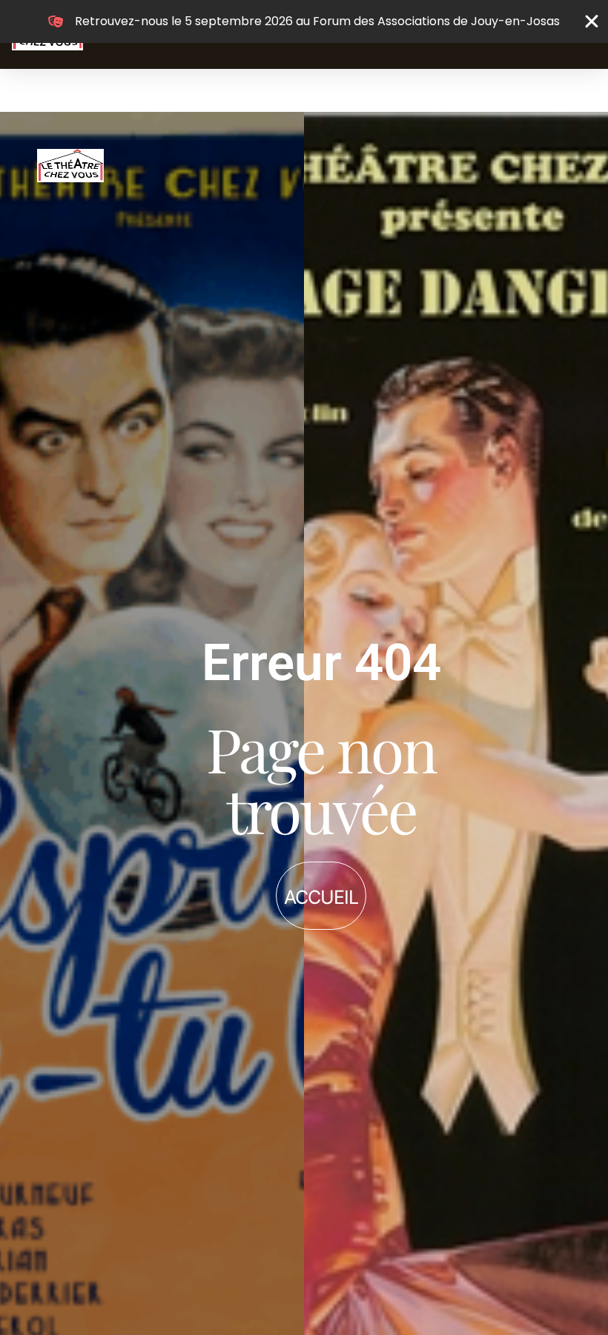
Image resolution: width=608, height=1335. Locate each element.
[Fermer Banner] (592, 21)
